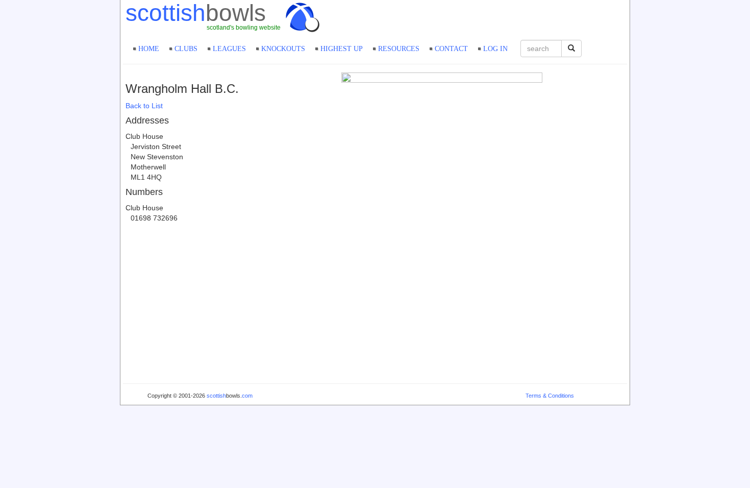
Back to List (144, 106)
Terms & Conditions (550, 396)
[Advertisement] (507, 18)
